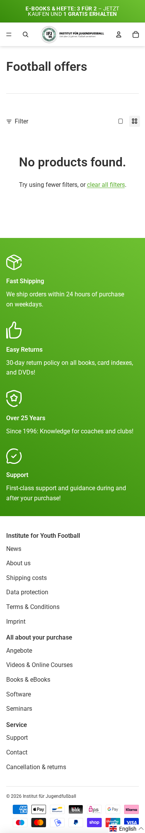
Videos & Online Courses (39, 665)
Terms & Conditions (33, 607)
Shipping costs (26, 578)
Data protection (27, 592)
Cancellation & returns (36, 766)
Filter (21, 121)
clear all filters (106, 184)
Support (17, 737)
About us (18, 563)
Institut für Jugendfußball (49, 796)
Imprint (16, 621)
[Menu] (9, 34)
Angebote (19, 650)
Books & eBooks (28, 679)
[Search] (25, 34)
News (13, 548)
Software (18, 694)
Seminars (19, 708)
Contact (16, 752)
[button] (127, 828)
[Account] (118, 34)
